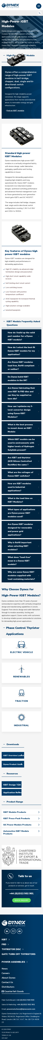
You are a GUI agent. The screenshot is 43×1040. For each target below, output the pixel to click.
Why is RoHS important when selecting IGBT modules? (19, 546)
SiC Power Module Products (17, 824)
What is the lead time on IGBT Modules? (20, 500)
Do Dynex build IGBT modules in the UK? (18, 378)
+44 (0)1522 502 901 (26, 1004)
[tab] (21, 336)
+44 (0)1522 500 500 (25, 1000)
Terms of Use (6, 1035)
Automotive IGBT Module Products (16, 832)
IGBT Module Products (14, 812)
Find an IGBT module (15, 110)
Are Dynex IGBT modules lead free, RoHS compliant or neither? (21, 365)
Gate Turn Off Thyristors (18, 954)
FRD (4, 944)
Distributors (8, 986)
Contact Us (7, 982)
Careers (6, 973)
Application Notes (12, 792)
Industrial (21, 725)
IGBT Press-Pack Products (16, 818)
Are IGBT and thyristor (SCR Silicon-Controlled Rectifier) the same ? (20, 461)
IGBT (5, 939)
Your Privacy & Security (10, 1032)
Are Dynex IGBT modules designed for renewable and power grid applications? (20, 529)
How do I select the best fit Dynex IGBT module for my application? (21, 351)
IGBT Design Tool (12, 784)
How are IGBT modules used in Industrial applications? (19, 487)
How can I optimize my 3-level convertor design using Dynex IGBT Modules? (20, 411)
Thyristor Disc (12, 949)
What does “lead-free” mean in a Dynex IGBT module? (19, 561)
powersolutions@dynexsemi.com (21, 1009)
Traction (21, 701)
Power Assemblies (14, 962)
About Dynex (8, 977)
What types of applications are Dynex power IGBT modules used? (21, 513)
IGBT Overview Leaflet (13, 755)
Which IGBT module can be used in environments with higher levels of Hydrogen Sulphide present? (21, 444)
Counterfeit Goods (14, 991)
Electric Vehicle (21, 652)
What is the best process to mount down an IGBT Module (20, 428)
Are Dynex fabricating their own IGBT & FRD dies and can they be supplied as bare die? (21, 393)
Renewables (21, 676)
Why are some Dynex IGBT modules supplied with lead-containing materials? (21, 575)
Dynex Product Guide (13, 764)
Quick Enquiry (21, 900)
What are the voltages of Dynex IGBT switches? (20, 474)
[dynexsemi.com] (10, 6)
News (5, 968)
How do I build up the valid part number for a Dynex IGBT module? (21, 336)
